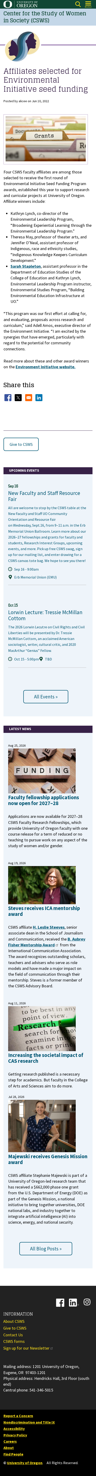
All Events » (46, 697)
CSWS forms (14, 1341)
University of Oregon (24, 1462)
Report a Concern (18, 1415)
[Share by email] (29, 397)
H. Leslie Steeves (49, 927)
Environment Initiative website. (45, 366)
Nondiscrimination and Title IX (29, 1422)
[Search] (78, 4)
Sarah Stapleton (25, 266)
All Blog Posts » (46, 1249)
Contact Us (13, 1334)
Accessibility (14, 1428)
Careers (10, 1441)
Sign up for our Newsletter (26, 1348)
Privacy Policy (15, 1435)
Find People (13, 1454)
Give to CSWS (21, 444)
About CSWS (13, 1321)
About (8, 1447)
